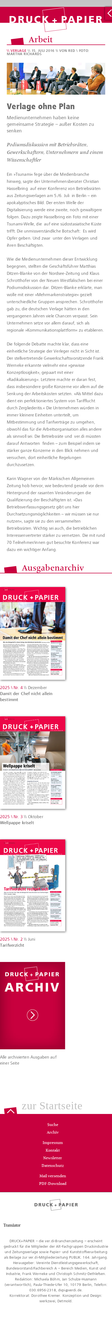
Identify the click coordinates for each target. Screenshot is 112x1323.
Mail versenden (52, 1176)
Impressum (53, 1143)
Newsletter (52, 1158)
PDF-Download (52, 1184)
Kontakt (53, 1151)
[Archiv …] (108, 13)
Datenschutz (53, 1166)
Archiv (53, 1133)
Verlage (18, 51)
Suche (52, 1125)
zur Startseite (52, 1106)
